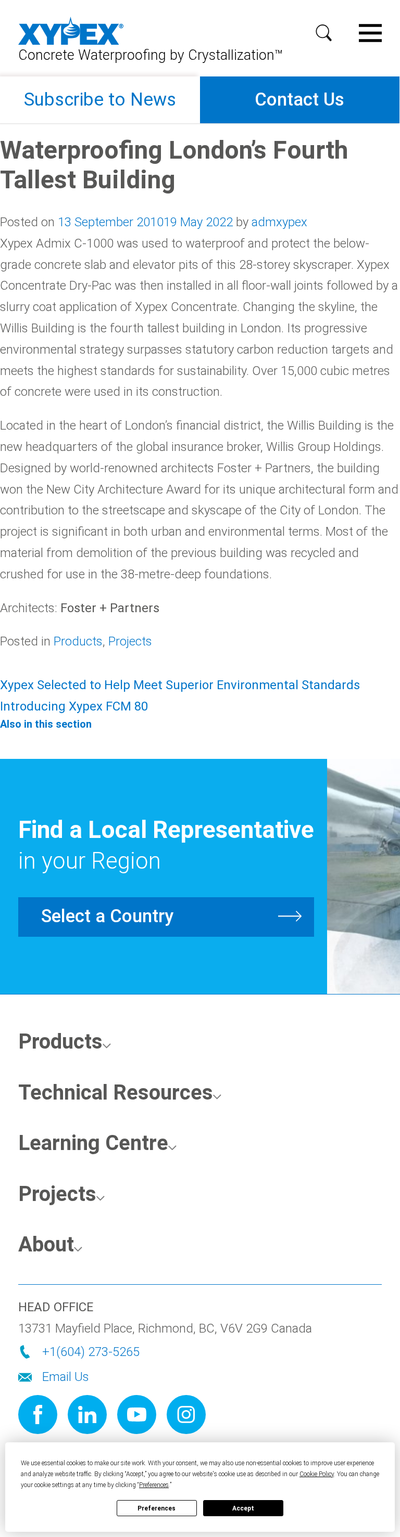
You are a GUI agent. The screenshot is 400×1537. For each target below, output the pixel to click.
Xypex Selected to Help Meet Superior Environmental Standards (180, 685)
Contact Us (299, 99)
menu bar (374, 29)
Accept (243, 1508)
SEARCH (327, 29)
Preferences (157, 1508)
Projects (130, 641)
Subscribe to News (100, 99)
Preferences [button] (154, 1485)
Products (78, 641)
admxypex (279, 222)
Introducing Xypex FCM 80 (74, 706)
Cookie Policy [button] (316, 1474)
